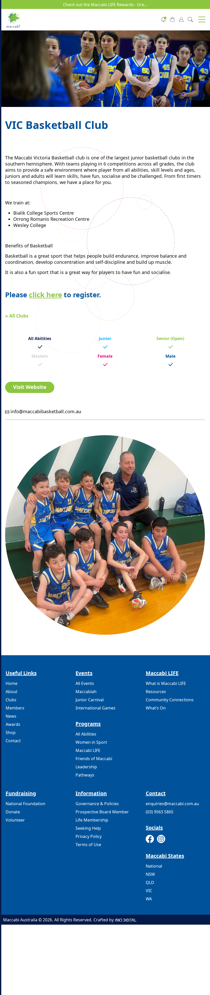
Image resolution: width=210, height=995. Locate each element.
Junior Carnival (90, 700)
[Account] (181, 19)
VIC (149, 890)
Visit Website (29, 387)
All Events (85, 683)
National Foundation (25, 803)
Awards (13, 724)
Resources (156, 691)
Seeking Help (88, 828)
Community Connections (170, 700)
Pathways (85, 775)
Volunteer (15, 820)
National (154, 866)
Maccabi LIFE (88, 750)
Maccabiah (86, 691)
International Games (96, 708)
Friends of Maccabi (94, 758)
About (11, 691)
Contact (13, 740)
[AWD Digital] (125, 920)
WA (149, 899)
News (11, 716)
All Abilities (86, 734)
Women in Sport (91, 742)
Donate (13, 812)
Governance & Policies (97, 803)
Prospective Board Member (102, 812)
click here (45, 294)
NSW (150, 874)
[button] (202, 19)
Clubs (11, 700)
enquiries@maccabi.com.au (172, 803)
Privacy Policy (89, 836)
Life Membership (92, 820)
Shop (11, 732)
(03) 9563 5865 (159, 812)
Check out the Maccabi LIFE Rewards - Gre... (105, 4)
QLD (150, 882)
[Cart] (172, 19)
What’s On (156, 708)
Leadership (86, 767)
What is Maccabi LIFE (166, 683)
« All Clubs (16, 316)
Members (15, 708)
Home (11, 683)
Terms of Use (88, 844)
